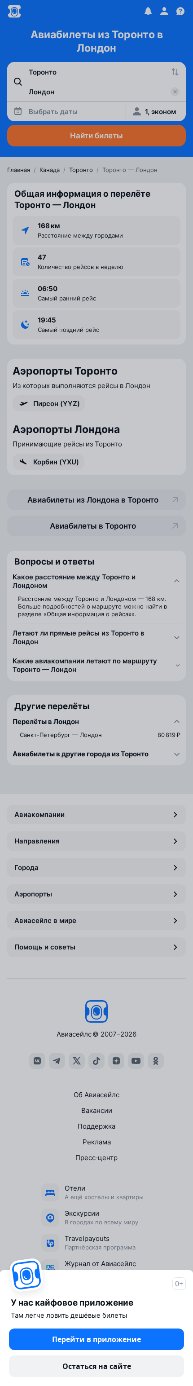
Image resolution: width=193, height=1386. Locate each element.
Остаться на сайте (96, 1366)
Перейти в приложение (96, 1339)
